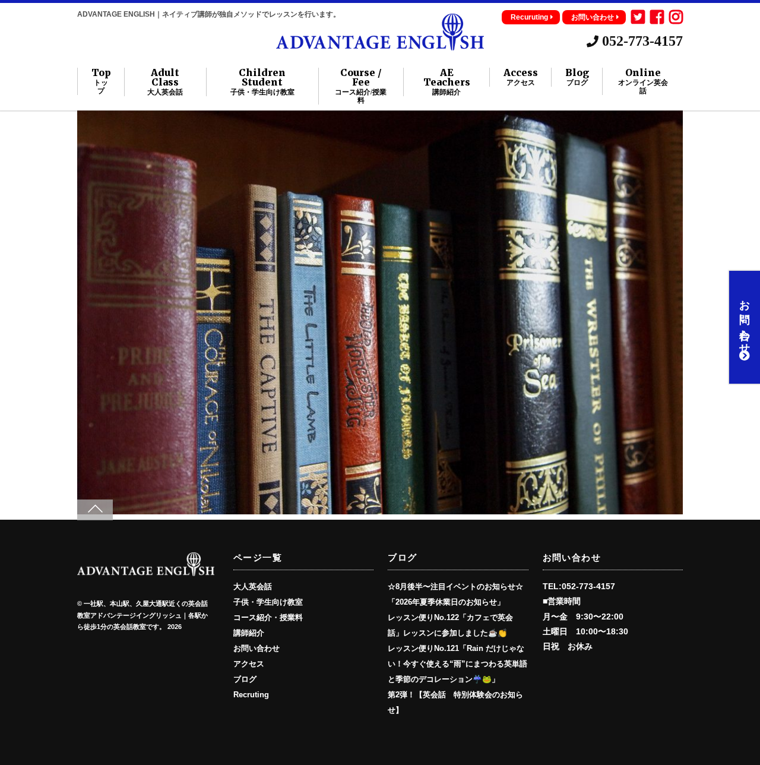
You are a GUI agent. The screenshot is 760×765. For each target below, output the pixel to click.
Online (643, 81)
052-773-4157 (640, 41)
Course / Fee (361, 86)
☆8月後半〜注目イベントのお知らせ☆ (455, 587)
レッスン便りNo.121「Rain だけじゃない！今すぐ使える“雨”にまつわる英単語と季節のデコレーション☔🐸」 (457, 664)
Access (521, 77)
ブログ (244, 679)
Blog (577, 77)
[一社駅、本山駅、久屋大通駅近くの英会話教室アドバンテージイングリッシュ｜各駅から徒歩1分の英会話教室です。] (380, 45)
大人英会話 (252, 587)
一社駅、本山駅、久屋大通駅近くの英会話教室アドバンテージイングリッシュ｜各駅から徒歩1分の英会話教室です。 (142, 615)
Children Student (262, 82)
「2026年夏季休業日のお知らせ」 (446, 602)
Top (101, 81)
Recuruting (529, 17)
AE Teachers (446, 82)
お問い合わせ (592, 17)
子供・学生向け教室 (268, 602)
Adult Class (165, 82)
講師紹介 (248, 633)
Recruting (251, 695)
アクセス (248, 664)
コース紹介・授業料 (268, 618)
